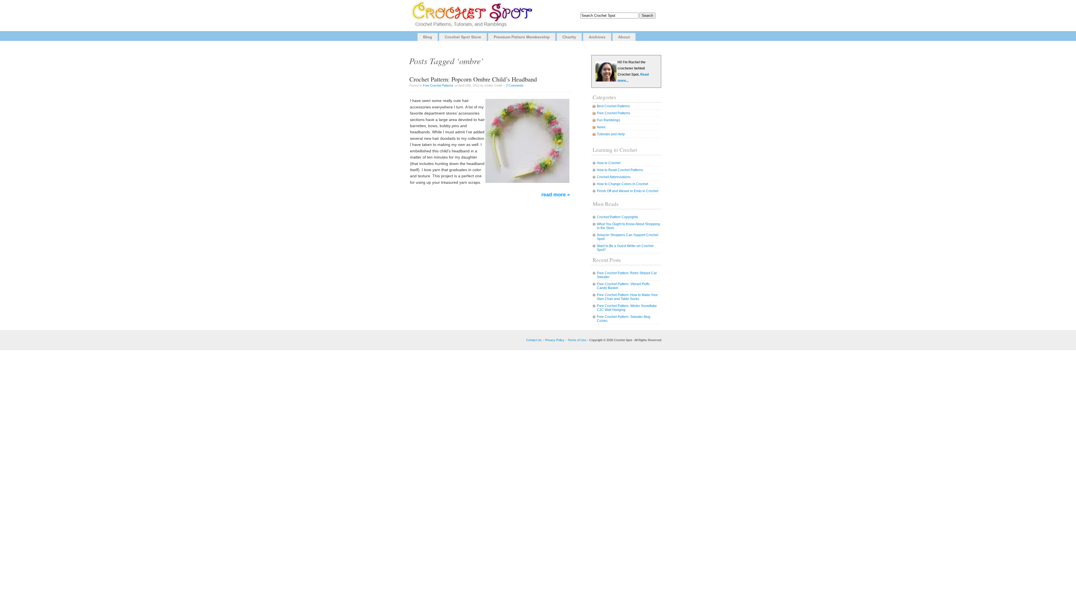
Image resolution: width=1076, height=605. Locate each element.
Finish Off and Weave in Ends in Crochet (627, 191)
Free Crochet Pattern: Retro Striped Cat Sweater (627, 275)
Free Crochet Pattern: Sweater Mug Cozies (623, 319)
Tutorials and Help (611, 134)
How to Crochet (608, 163)
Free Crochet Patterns (438, 85)
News (601, 127)
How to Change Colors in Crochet (622, 184)
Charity (569, 37)
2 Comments (514, 85)
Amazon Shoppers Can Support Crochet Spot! (627, 237)
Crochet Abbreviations (613, 177)
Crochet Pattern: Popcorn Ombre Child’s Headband (473, 79)
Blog (427, 37)
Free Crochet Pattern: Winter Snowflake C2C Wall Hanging (627, 308)
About (624, 37)
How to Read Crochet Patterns (620, 170)
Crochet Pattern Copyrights (617, 217)
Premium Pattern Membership (522, 37)
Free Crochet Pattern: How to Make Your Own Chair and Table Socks (627, 297)
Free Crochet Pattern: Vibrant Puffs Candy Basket (623, 286)
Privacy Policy (554, 340)
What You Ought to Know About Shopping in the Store (628, 226)
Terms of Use (577, 340)
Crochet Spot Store (463, 37)
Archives (597, 37)
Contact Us (534, 340)
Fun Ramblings (608, 120)
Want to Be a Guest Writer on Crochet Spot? (625, 248)
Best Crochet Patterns (613, 106)
